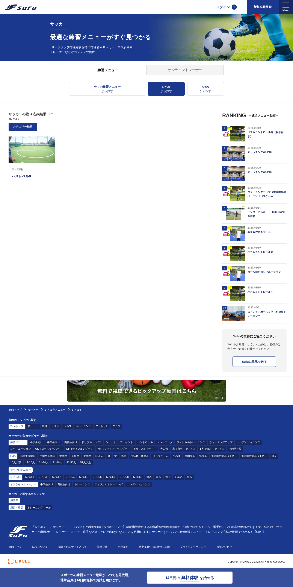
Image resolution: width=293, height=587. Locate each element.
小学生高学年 (47, 456)
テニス (116, 426)
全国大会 (190, 456)
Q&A (13, 456)
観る (149, 477)
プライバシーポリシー (193, 546)
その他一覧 (235, 448)
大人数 (164, 448)
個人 (273, 456)
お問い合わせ (224, 546)
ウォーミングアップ (221, 442)
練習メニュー (18, 442)
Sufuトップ (15, 409)
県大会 (203, 456)
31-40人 (57, 462)
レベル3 (56, 477)
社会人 (99, 456)
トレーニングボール (39, 507)
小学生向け (36, 442)
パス (98, 442)
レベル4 (70, 477)
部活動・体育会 (140, 456)
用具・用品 (16, 507)
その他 (176, 456)
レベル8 (124, 477)
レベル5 (83, 477)
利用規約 (123, 546)
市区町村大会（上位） (224, 456)
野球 (44, 426)
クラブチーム (160, 456)
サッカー (33, 409)
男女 (123, 456)
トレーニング (83, 426)
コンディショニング (248, 442)
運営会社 (102, 546)
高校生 (75, 456)
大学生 (87, 456)
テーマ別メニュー (20, 469)
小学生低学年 (27, 456)
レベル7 (110, 477)
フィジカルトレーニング (191, 442)
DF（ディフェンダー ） (80, 448)
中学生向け (53, 442)
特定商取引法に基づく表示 (154, 546)
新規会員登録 (263, 7)
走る (158, 477)
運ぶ (168, 477)
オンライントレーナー (23, 484)
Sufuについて (40, 546)
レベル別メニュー (55, 409)
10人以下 (15, 462)
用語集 (14, 500)
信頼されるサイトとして (72, 546)
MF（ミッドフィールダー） (114, 448)
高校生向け (70, 442)
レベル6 (97, 477)
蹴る (189, 477)
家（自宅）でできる (183, 448)
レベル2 (43, 477)
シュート (111, 442)
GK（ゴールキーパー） (48, 448)
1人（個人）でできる (212, 448)
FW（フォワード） (145, 448)
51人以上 (85, 462)
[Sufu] (18, 7)
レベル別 (15, 477)
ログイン (223, 7)
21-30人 (43, 462)
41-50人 (71, 462)
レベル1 (29, 477)
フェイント (126, 442)
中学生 (63, 456)
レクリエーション (20, 448)
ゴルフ (67, 426)
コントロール (145, 442)
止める (179, 477)
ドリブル (87, 442)
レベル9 (137, 477)
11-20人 (30, 462)
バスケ (55, 426)
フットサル (101, 426)
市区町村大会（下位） (254, 456)
